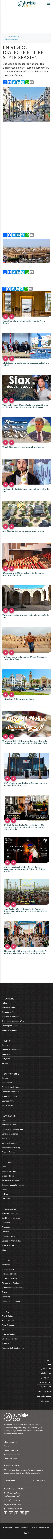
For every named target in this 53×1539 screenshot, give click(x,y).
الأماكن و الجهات (44, 1391)
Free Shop (6, 1138)
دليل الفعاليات (45, 1387)
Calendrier (6, 1222)
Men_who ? (6, 1059)
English (8, 1312)
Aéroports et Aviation (10, 1283)
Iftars (4, 1250)
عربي (48, 1360)
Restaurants (7, 1083)
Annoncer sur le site (12, 1455)
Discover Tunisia (8, 1334)
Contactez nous (10, 1459)
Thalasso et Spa (8, 1012)
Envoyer (41, 1481)
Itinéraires (6, 1054)
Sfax (4, 1167)
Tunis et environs (9, 1171)
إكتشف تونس (46, 1368)
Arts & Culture (7, 1316)
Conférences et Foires (11, 1218)
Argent (4, 1292)
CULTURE (8, 1041)
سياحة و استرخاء (45, 1373)
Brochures (6, 1227)
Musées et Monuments (11, 1050)
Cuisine (5, 1078)
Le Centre (6, 1199)
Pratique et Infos (8, 1269)
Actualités (6, 1265)
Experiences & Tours (10, 1339)
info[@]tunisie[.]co (15, 1509)
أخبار (49, 1364)
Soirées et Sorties (9, 1236)
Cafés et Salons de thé (11, 1092)
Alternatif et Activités (10, 1017)
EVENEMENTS (10, 1209)
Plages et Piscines (9, 1030)
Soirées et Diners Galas (11, 1241)
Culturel (5, 1045)
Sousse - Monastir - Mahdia (13, 1185)
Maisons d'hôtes (8, 1007)
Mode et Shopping (9, 1143)
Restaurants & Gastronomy (13, 1348)
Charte (6, 1446)
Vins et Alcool (7, 1105)
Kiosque (5, 1063)
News (4, 1330)
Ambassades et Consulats (12, 1287)
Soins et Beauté (8, 1152)
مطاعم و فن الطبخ (44, 1396)
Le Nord (5, 1194)
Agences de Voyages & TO (13, 1021)
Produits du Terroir (9, 1096)
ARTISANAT (9, 1116)
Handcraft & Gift (8, 1320)
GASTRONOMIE (11, 1074)
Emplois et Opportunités (11, 1301)
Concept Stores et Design (12, 1129)
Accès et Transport (10, 1278)
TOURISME (8, 999)
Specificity (6, 1297)
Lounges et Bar (8, 1101)
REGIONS (8, 1163)
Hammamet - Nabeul (10, 1180)
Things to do (7, 1343)
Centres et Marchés (10, 1134)
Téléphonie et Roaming (11, 1147)
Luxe (4, 1120)
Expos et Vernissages (10, 1213)
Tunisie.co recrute (11, 1450)
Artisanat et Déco (9, 1125)
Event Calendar (8, 1325)
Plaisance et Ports (9, 1274)
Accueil (6, 37)
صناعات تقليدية (45, 1382)
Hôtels (4, 1003)
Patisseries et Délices (10, 1087)
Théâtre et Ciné (8, 1245)
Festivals (5, 1232)
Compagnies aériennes (11, 1026)
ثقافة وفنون (46, 1377)
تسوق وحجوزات (45, 1400)
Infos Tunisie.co (10, 1442)
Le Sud (4, 1190)
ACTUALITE (9, 1261)
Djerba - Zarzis (8, 1176)
